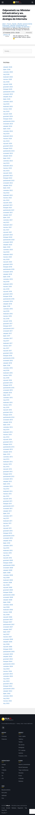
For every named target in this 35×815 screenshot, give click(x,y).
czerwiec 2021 (8, 220)
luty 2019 (6, 289)
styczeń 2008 (7, 617)
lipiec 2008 (6, 602)
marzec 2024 (7, 138)
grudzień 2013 (8, 442)
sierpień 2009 (7, 570)
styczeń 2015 (7, 410)
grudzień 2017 (7, 323)
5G (2, 775)
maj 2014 (6, 429)
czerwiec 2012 (8, 486)
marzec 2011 (7, 523)
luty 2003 (6, 681)
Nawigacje (21, 747)
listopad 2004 (7, 661)
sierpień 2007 (7, 629)
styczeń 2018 (7, 321)
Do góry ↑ (4, 812)
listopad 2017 (7, 326)
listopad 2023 (7, 148)
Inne (3, 786)
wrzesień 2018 (8, 301)
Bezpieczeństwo (6, 789)
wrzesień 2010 (8, 538)
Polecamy (4, 739)
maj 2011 (6, 518)
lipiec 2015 (6, 395)
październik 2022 (8, 180)
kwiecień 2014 (8, 432)
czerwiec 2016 (8, 368)
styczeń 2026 (7, 84)
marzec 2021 (7, 227)
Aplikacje (4, 795)
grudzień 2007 (8, 619)
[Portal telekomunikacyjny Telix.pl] (17, 2)
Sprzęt (21, 732)
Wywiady (21, 773)
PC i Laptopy (22, 750)
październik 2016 (8, 358)
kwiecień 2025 (8, 106)
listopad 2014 (7, 415)
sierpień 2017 (7, 333)
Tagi (26, 808)
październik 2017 (8, 328)
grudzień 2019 (8, 264)
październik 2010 (8, 535)
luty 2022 (6, 200)
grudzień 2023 (8, 146)
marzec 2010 (7, 553)
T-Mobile (4, 770)
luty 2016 (6, 378)
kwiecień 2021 (7, 225)
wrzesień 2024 (8, 124)
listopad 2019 (7, 267)
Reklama (21, 781)
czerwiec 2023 (8, 161)
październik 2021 (8, 210)
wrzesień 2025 (8, 94)
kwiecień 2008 (8, 609)
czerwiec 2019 (8, 279)
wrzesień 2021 (8, 212)
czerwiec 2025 (8, 101)
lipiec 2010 (6, 543)
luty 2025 (6, 111)
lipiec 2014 (6, 424)
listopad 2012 (7, 474)
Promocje (4, 736)
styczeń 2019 (7, 291)
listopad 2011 (7, 503)
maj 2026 (6, 74)
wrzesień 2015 (8, 390)
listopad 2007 (7, 622)
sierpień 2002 (7, 691)
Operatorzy (6, 760)
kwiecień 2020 (8, 254)
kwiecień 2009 (8, 580)
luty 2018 (6, 318)
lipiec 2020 (6, 247)
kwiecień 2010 (8, 550)
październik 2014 (8, 417)
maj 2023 (6, 163)
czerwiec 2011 (7, 516)
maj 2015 (6, 400)
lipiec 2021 (6, 217)
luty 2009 (6, 585)
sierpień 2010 (7, 540)
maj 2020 (6, 252)
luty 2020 (6, 259)
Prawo (20, 775)
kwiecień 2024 (8, 136)
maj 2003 (6, 679)
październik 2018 (8, 299)
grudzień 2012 (7, 471)
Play (3, 767)
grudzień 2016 (8, 353)
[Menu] (2, 2)
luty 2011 (6, 526)
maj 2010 (6, 548)
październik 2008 (8, 595)
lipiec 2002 (6, 693)
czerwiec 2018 (8, 309)
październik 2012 (8, 476)
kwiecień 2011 (7, 521)
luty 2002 (6, 703)
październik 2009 (9, 565)
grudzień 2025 (8, 87)
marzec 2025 (7, 109)
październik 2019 (8, 269)
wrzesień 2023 (8, 153)
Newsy (4, 732)
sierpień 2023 (7, 156)
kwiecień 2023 (8, 166)
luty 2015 (6, 407)
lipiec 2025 (6, 99)
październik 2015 (8, 387)
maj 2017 (6, 341)
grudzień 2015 (7, 383)
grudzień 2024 (8, 116)
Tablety (21, 742)
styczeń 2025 (7, 114)
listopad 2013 (7, 444)
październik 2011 (8, 506)
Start (4, 24)
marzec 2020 (7, 257)
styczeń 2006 (7, 646)
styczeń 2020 (7, 262)
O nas (3, 808)
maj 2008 (6, 607)
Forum (9, 24)
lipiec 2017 (6, 336)
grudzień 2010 (8, 531)
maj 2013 (6, 459)
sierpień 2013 (7, 452)
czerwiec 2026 (8, 72)
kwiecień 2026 (8, 77)
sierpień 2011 (7, 511)
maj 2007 (6, 634)
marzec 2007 (7, 637)
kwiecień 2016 (8, 373)
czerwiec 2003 (8, 676)
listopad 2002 (7, 686)
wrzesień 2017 (8, 331)
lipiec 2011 (6, 513)
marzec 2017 (7, 346)
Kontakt (8, 808)
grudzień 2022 (8, 175)
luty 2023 (6, 170)
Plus (3, 773)
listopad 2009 (7, 563)
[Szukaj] (32, 2)
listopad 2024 (7, 119)
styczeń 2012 (7, 498)
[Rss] (3, 727)
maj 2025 (6, 104)
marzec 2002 (7, 701)
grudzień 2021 (7, 205)
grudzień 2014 (8, 412)
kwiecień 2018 (7, 314)
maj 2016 (6, 370)
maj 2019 (6, 281)
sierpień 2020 (7, 244)
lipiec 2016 (6, 365)
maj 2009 (6, 577)
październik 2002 (8, 688)
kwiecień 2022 (8, 195)
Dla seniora (21, 744)
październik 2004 (9, 664)
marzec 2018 (7, 316)
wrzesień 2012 (8, 479)
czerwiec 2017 (8, 338)
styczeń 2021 (7, 232)
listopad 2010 (7, 533)
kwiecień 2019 (8, 284)
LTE (3, 778)
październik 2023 (8, 151)
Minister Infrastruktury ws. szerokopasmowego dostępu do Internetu (16, 26)
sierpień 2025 (7, 96)
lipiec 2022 (6, 188)
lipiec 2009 (6, 572)
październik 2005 (8, 651)
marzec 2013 (7, 464)
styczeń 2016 (7, 380)
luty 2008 (6, 614)
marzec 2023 (7, 168)
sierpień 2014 (7, 422)
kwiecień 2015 (7, 402)
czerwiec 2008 (8, 605)
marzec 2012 (7, 494)
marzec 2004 (7, 671)
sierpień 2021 (7, 215)
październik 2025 (8, 92)
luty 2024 (6, 141)
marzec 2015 (7, 405)
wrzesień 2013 (8, 449)
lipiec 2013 (6, 454)
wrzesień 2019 (8, 272)
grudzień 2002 (8, 683)
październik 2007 (8, 624)
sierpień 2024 (7, 126)
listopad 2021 (7, 207)
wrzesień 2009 (8, 568)
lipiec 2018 (6, 306)
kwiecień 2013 (8, 461)
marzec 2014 (7, 434)
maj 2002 (6, 698)
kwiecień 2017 (7, 343)
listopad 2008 (7, 592)
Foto (3, 798)
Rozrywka (4, 792)
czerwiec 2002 (8, 696)
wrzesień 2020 (8, 242)
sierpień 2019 (7, 274)
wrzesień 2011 (7, 508)
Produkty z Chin (23, 756)
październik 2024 (8, 121)
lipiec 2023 (6, 158)
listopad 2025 (7, 89)
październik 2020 (8, 240)
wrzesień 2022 (8, 183)
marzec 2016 (7, 375)
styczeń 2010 (7, 558)
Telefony (21, 739)
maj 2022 (6, 193)
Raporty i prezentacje (24, 764)
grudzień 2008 (8, 590)
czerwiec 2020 (8, 249)
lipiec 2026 (6, 69)
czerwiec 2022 (8, 190)
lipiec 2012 (6, 484)
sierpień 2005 (7, 656)
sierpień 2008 (7, 600)
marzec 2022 (7, 198)
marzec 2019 (7, 286)
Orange (4, 764)
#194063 (29, 32)
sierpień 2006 (7, 642)
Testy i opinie (22, 736)
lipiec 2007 (6, 632)
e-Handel (21, 778)
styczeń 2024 (7, 143)
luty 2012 (6, 496)
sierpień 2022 (7, 185)
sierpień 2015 (7, 392)
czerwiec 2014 (8, 427)
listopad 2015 (7, 385)
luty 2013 (6, 466)
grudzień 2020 (8, 235)
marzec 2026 (7, 79)
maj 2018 (6, 311)
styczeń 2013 (7, 469)
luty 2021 (6, 230)
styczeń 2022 (7, 202)
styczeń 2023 (7, 173)
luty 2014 (6, 437)
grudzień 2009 (8, 560)
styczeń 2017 (7, 350)
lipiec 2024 (6, 128)
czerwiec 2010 (8, 545)
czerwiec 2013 (8, 457)
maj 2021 (6, 222)
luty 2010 (6, 555)
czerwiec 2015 (8, 397)
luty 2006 (6, 644)
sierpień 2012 (7, 481)
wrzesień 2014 (8, 420)
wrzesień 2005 (8, 654)
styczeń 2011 (7, 528)
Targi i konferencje (23, 770)
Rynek (14, 24)
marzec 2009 (7, 582)
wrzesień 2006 (8, 639)
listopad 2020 (7, 237)
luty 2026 (6, 82)
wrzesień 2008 (8, 597)
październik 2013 (8, 447)
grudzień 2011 (7, 501)
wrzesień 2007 (8, 627)
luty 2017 (6, 348)
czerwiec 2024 (8, 131)
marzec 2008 (7, 612)
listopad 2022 (7, 178)
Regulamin (20, 808)
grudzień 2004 (8, 659)
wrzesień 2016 (8, 360)
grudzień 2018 (7, 294)
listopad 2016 (7, 355)
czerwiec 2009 (8, 575)
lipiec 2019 (6, 276)
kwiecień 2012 (7, 491)
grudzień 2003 (8, 674)
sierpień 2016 (7, 363)
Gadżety (21, 753)
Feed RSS (4, 810)
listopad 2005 (7, 649)
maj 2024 (6, 133)
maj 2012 (6, 489)
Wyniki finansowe (23, 767)
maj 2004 (6, 669)
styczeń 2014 (7, 439)
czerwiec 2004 (8, 666)
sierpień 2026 (7, 67)
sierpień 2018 (7, 304)
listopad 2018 (7, 296)
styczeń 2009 (7, 587)
